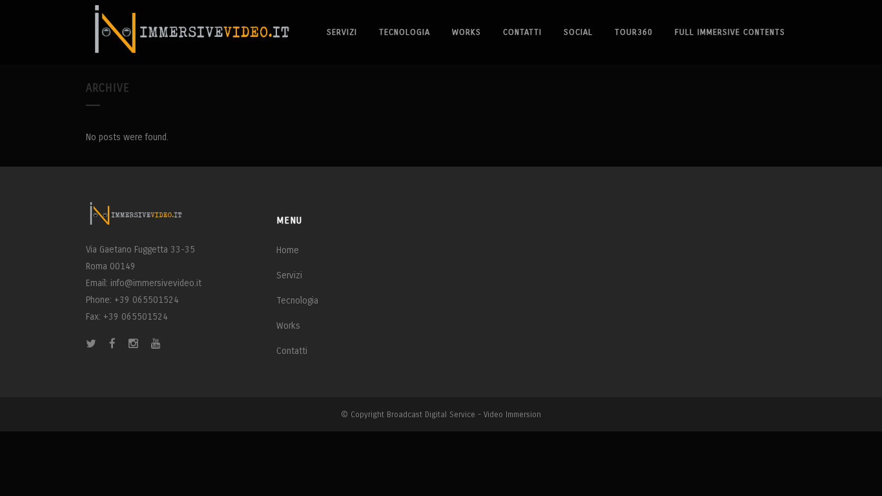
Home (287, 250)
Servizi (289, 275)
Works (288, 325)
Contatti (291, 351)
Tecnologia (297, 300)
